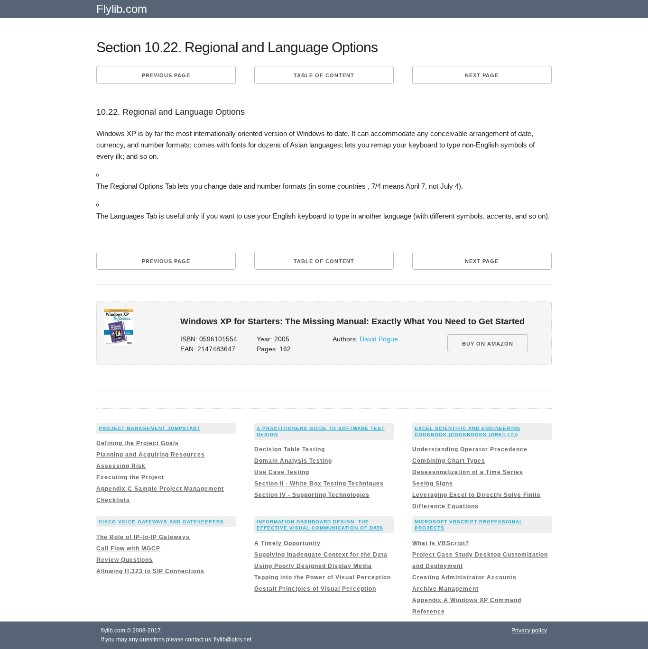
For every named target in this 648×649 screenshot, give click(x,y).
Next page (482, 75)
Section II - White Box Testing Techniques (319, 483)
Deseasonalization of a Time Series (467, 472)
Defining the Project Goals (137, 443)
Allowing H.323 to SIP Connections (150, 571)
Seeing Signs (432, 483)
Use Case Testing (281, 472)
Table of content (324, 75)
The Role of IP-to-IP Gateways (143, 537)
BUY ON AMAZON (487, 344)
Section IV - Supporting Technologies (312, 495)
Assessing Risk (121, 466)
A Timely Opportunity (287, 543)
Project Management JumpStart (149, 428)
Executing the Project (130, 477)
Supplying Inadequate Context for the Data (321, 554)
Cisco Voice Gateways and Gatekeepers (161, 521)
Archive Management (445, 588)
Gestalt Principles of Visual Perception (315, 588)
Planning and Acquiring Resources (150, 454)
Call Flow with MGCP (128, 548)
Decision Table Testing (289, 449)
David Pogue (379, 339)
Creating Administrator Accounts (464, 577)
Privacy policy (529, 630)
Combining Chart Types (448, 460)
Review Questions (124, 560)
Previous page (166, 75)
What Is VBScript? (440, 543)
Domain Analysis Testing (293, 460)
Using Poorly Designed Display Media (313, 566)
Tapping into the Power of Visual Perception (322, 577)
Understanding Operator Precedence (470, 449)
